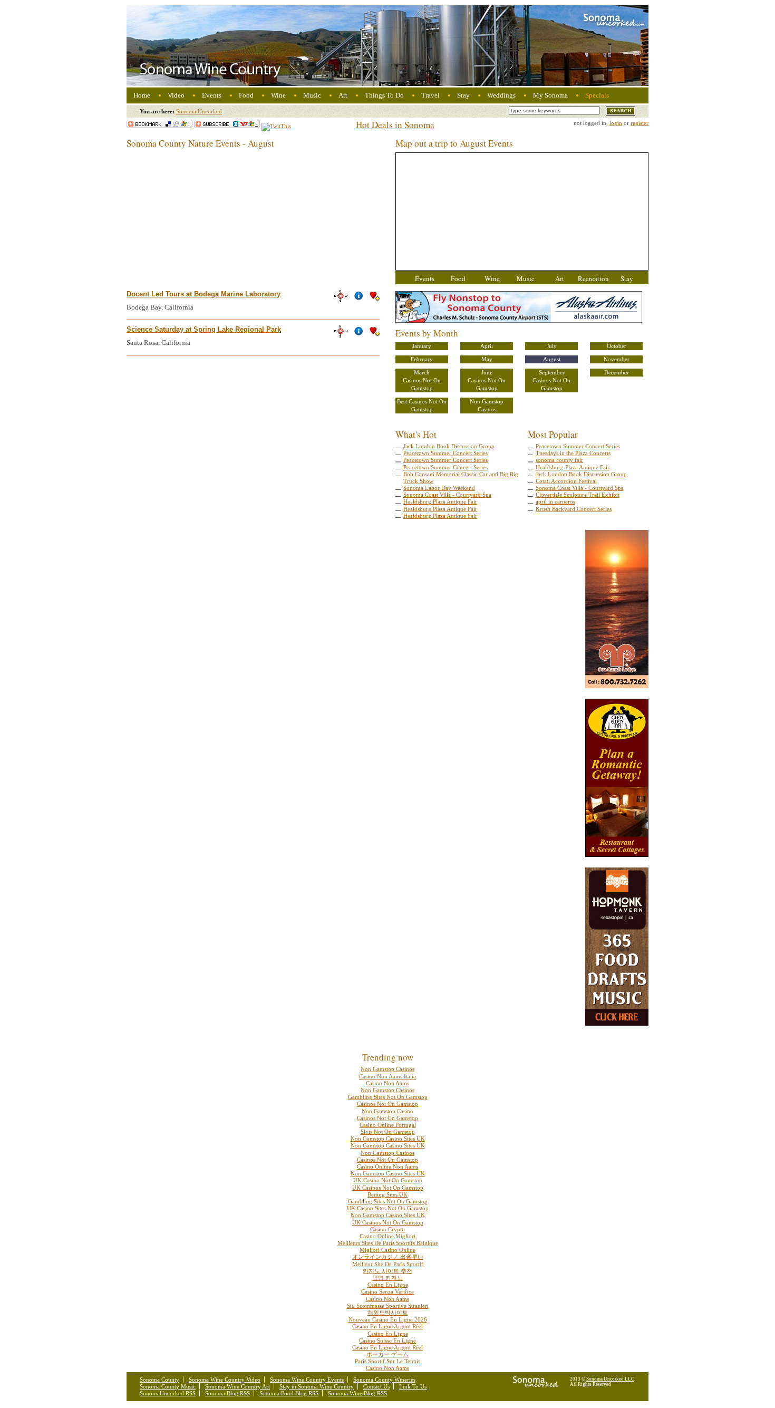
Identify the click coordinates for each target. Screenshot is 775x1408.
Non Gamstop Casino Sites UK (388, 1138)
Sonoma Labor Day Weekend (439, 488)
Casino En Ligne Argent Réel (387, 1326)
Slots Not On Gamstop (388, 1132)
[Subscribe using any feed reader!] (227, 126)
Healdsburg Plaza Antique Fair (440, 501)
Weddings (501, 95)
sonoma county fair (559, 460)
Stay (463, 95)
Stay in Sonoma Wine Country (316, 1386)
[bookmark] (160, 126)
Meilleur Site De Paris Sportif (387, 1264)
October (616, 346)
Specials (597, 95)
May (486, 359)
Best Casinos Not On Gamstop (422, 405)
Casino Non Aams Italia (387, 1076)
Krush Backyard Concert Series (574, 509)
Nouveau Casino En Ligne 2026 (387, 1319)
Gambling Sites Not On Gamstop (388, 1097)
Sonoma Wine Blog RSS (357, 1393)
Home (141, 95)
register (639, 123)
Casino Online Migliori (387, 1236)
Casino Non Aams (387, 1083)
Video (176, 95)
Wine (278, 95)
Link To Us (413, 1386)
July (552, 346)
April (486, 346)
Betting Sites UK (387, 1194)
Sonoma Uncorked (199, 111)
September (552, 372)
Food (246, 95)
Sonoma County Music (168, 1386)
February (422, 359)
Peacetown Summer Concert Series (445, 453)
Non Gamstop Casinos (486, 405)
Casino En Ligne (387, 1284)
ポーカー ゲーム (387, 1354)
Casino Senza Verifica (387, 1291)
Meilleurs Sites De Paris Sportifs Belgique (387, 1243)
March (422, 372)
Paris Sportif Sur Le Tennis (387, 1361)
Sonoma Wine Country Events (307, 1379)
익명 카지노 (387, 1278)
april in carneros (555, 501)
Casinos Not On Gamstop (422, 384)
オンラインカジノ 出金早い (387, 1256)
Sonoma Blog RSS (227, 1393)
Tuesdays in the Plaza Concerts (573, 453)
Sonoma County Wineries (384, 1379)
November (616, 359)
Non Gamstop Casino (387, 1111)
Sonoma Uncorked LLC (610, 1379)
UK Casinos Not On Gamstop (387, 1187)
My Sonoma (550, 95)
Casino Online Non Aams (387, 1166)
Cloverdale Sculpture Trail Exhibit (577, 494)
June (486, 372)
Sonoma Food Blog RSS (288, 1393)
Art (342, 95)
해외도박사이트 (387, 1312)
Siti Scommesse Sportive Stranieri (388, 1306)
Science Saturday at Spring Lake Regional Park (204, 329)
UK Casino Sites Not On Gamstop (388, 1208)
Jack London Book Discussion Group (449, 446)
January (421, 346)
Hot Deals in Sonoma (395, 125)
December (616, 372)
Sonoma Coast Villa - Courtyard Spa (447, 494)
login (615, 123)
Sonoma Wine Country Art (237, 1386)
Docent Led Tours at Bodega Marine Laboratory (203, 294)
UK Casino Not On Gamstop (387, 1180)
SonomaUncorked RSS (168, 1393)
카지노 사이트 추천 (387, 1271)
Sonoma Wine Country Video (224, 1379)
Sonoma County (159, 1379)
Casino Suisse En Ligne (387, 1340)
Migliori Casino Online (387, 1250)
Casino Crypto (387, 1229)
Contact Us (376, 1386)
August (551, 359)
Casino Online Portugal (388, 1125)
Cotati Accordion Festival (566, 481)
